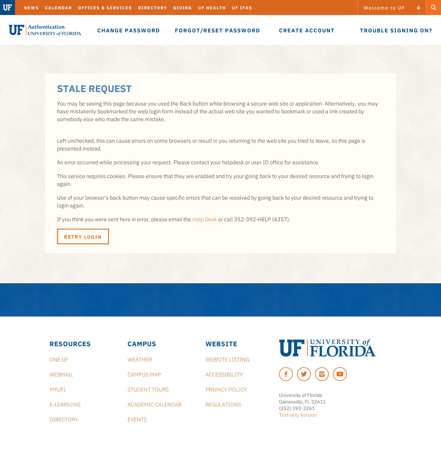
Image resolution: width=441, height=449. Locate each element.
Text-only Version (298, 414)
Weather (140, 359)
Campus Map (144, 374)
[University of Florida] (327, 348)
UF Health (212, 7)
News (31, 7)
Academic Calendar (155, 404)
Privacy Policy (226, 389)
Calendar (58, 7)
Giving (182, 7)
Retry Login (83, 236)
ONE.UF (59, 359)
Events (137, 419)
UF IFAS (242, 7)
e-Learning (65, 404)
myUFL (58, 389)
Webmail (61, 374)
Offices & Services (105, 7)
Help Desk (204, 218)
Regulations (223, 404)
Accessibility (224, 374)
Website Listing (227, 359)
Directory (152, 7)
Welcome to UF (384, 7)
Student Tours (148, 389)
